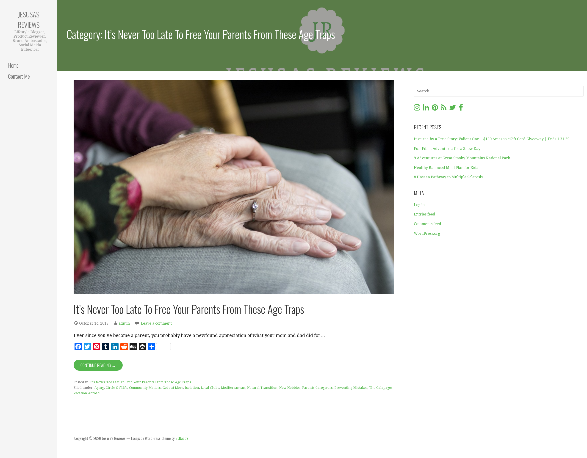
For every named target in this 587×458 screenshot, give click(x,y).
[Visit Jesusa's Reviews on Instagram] (417, 109)
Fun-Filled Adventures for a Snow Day (447, 148)
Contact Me (19, 76)
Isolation (192, 387)
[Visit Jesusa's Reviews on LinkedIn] (426, 109)
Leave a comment (156, 323)
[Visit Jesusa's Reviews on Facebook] (461, 109)
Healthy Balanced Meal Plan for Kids (446, 168)
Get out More (173, 387)
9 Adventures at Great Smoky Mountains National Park (462, 158)
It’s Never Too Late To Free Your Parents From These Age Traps (189, 309)
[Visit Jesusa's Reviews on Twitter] (452, 109)
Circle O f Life (116, 387)
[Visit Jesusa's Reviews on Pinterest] (435, 109)
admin (124, 323)
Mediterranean (233, 387)
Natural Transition (262, 387)
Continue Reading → (98, 365)
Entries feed (424, 214)
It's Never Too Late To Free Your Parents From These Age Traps (140, 382)
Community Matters (145, 387)
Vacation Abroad (87, 393)
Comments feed (427, 224)
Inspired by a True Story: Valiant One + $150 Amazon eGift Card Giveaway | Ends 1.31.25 (491, 139)
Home (13, 65)
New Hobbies (289, 387)
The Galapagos (381, 387)
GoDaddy (181, 438)
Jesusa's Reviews (29, 19)
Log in (419, 205)
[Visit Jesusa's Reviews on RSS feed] (443, 109)
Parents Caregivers (317, 387)
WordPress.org (427, 233)
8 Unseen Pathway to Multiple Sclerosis (448, 177)
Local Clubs (210, 387)
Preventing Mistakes (351, 387)
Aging (99, 387)
